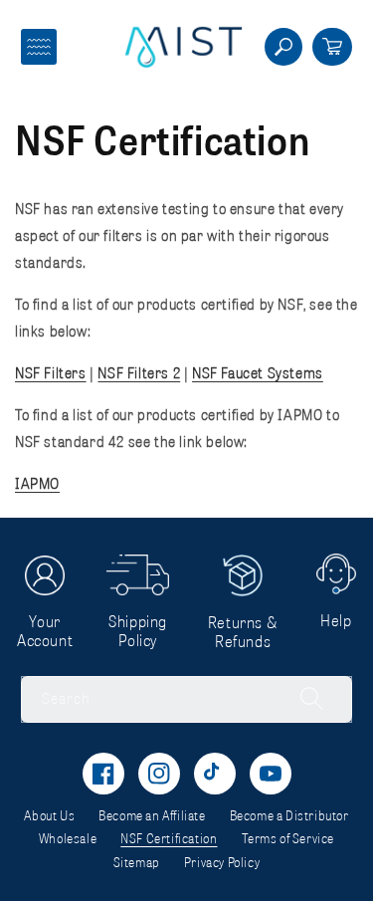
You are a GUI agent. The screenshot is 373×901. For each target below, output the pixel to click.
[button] (39, 47)
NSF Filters (51, 372)
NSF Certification (168, 838)
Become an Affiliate (151, 815)
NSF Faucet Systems (257, 372)
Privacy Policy (222, 862)
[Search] (301, 699)
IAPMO (37, 483)
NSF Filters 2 (138, 372)
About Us (49, 815)
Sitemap (136, 862)
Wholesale (67, 838)
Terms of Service (288, 838)
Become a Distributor (289, 815)
